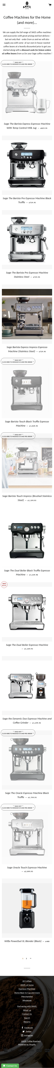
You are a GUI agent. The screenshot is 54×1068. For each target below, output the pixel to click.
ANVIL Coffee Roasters (31, 1041)
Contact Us (27, 1014)
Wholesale (27, 1001)
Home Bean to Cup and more (27, 993)
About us (27, 1010)
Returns (27, 1022)
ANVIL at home (27, 985)
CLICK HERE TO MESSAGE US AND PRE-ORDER (17, 64)
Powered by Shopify (27, 1045)
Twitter (28, 1032)
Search (27, 1018)
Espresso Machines (27, 989)
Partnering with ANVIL (27, 1006)
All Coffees (27, 981)
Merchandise (27, 997)
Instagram (28, 1035)
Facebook (28, 1028)
